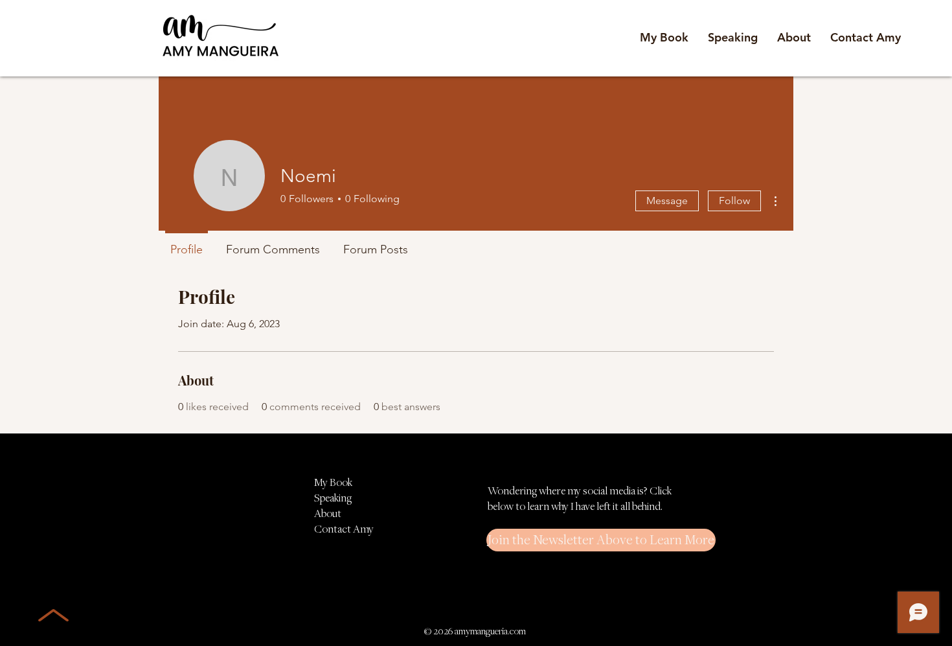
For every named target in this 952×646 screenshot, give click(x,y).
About (327, 513)
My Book (333, 482)
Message (667, 200)
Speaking (333, 497)
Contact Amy (344, 529)
